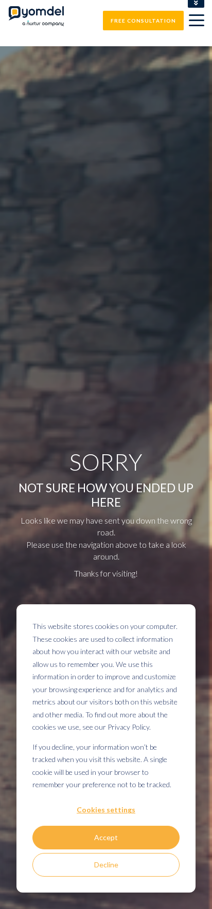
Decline (106, 864)
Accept (106, 837)
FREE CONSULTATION (143, 20)
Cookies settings (106, 809)
